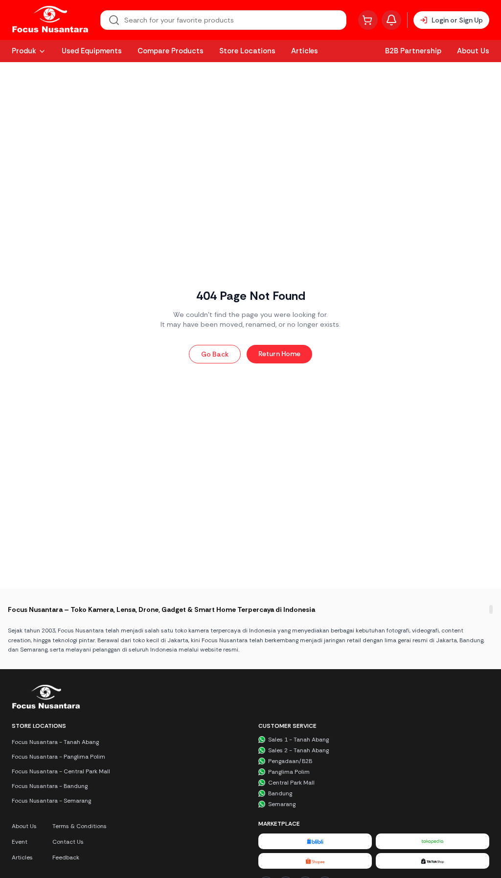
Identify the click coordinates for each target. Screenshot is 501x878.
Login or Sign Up (457, 20)
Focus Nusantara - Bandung (50, 786)
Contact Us (68, 842)
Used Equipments (92, 51)
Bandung (280, 793)
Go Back (214, 354)
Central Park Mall (291, 783)
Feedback (65, 857)
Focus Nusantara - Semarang (51, 801)
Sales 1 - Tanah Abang (298, 739)
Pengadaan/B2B (290, 761)
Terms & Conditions (79, 826)
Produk (24, 51)
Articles (304, 51)
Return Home (279, 353)
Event (19, 842)
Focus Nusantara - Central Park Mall (61, 771)
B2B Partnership (413, 51)
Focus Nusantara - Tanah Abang (55, 742)
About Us (473, 51)
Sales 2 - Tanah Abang (298, 750)
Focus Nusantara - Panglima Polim (58, 757)
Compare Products (170, 51)
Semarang (282, 804)
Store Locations (247, 51)
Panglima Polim (289, 772)
